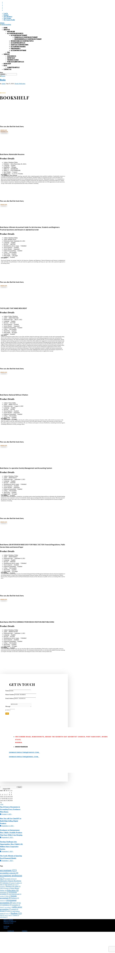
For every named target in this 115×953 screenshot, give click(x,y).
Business (10, 886)
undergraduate (4, 917)
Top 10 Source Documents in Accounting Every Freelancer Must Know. (10, 809)
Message (7, 706)
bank (2, 884)
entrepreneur (4, 892)
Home (5, 28)
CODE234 (11, 931)
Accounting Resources (15, 33)
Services (7, 54)
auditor (19, 883)
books (16, 884)
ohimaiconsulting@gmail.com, (24, 757)
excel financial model (15, 894)
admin (3, 83)
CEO (2, 888)
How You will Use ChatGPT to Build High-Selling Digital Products (10, 821)
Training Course (13, 60)
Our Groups (7, 18)
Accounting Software (18, 50)
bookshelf (3, 886)
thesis (10, 915)
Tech (6, 915)
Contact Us (7, 69)
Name (7, 690)
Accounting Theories (18, 47)
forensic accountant (8, 897)
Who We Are (11, 31)
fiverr (7, 896)
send (7, 714)
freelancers (3, 900)
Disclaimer (8, 920)
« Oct (1, 804)
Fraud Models (15, 48)
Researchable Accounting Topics (22, 41)
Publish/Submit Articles (15, 62)
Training (16, 915)
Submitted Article (13, 67)
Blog (5, 65)
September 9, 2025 (7, 837)
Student (16, 913)
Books (3, 80)
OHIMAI (24, 931)
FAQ (8, 52)
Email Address (9, 698)
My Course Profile (9, 20)
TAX (2, 915)
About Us (7, 30)
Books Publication (20, 83)
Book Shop (7, 64)
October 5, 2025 (6, 814)
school (9, 911)
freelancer (15, 898)
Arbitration (6, 883)
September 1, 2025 (7, 860)
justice (15, 903)
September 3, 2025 (7, 851)
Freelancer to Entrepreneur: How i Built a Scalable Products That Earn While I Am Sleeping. (11, 832)
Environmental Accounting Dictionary (28, 39)
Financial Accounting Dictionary (26, 37)
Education (13, 890)
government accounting (8, 901)
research (15, 909)
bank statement (9, 884)
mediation (7, 905)
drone (7, 888)
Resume (3, 911)
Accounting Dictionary (19, 35)
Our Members (8, 16)
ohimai (2, 907)
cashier (17, 886)
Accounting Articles (18, 43)
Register (6, 15)
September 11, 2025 (7, 826)
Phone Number (9, 694)
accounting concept (9, 873)
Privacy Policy (10, 921)
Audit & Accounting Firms (19, 45)
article (13, 883)
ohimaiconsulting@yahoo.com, (24, 752)
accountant (8, 870)
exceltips (2, 896)
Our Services (11, 56)
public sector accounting (11, 908)
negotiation (16, 905)
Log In (6, 13)
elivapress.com (4, 131)
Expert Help (11, 58)
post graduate (8, 907)
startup (8, 913)
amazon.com (3, 130)
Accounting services (10, 878)
